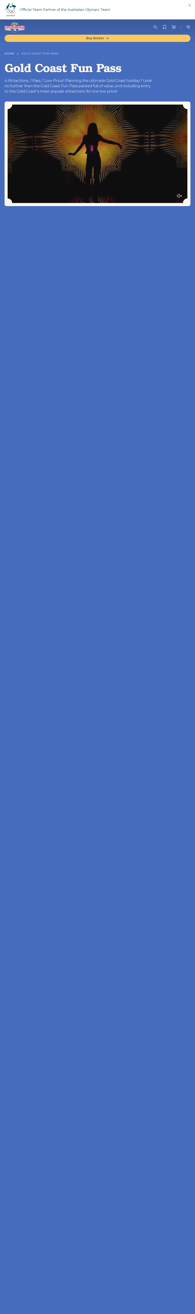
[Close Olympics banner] (189, 5)
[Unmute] (179, 195)
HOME (9, 53)
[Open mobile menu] (188, 27)
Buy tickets (95, 38)
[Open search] (155, 27)
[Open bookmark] (164, 27)
